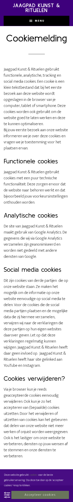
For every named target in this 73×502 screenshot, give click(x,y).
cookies (33, 474)
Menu (39, 20)
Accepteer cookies (40, 495)
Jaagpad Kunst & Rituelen (36, 8)
